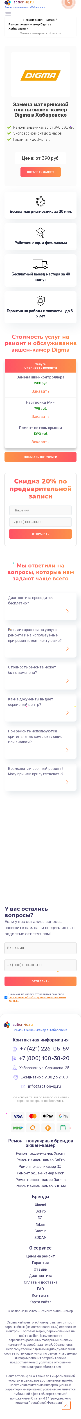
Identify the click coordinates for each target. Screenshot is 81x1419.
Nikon (40, 1224)
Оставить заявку (40, 172)
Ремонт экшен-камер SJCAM (41, 1186)
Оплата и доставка (40, 1282)
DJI (40, 1218)
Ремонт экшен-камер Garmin (41, 1180)
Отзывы (40, 1269)
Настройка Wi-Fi (40, 402)
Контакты (40, 1295)
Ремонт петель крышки (40, 428)
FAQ (40, 1289)
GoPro (41, 1211)
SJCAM (40, 1237)
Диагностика (40, 1276)
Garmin (40, 1231)
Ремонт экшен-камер (39, 20)
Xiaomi (40, 1205)
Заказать (41, 391)
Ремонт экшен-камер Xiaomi (40, 1153)
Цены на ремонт (40, 1256)
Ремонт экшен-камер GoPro (40, 1160)
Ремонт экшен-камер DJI (40, 1166)
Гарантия (40, 1263)
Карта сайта (40, 1302)
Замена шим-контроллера (41, 377)
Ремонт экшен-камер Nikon (40, 1173)
